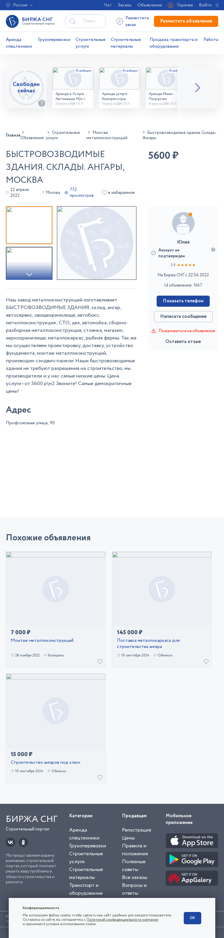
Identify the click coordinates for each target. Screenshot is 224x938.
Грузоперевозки (54, 39)
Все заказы (134, 877)
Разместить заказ (137, 21)
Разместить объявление (186, 21)
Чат (108, 5)
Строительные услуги (91, 43)
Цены (128, 838)
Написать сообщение (183, 316)
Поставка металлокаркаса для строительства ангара (148, 644)
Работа (211, 39)
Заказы (125, 5)
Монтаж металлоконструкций (42, 641)
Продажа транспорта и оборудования (173, 43)
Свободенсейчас (26, 87)
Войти (205, 5)
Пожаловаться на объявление (187, 331)
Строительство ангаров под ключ (45, 763)
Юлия (183, 242)
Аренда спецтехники (19, 43)
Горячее (185, 5)
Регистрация (136, 830)
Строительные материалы (126, 43)
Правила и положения (135, 850)
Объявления (149, 5)
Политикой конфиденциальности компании (122, 919)
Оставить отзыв (183, 341)
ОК (192, 917)
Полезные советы (134, 865)
